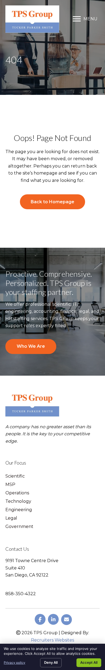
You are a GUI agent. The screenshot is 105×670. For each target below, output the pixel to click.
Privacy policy (14, 663)
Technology (18, 501)
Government (19, 526)
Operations (17, 493)
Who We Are (31, 346)
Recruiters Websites (52, 640)
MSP (10, 484)
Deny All (51, 662)
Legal (11, 518)
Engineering (18, 510)
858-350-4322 (20, 593)
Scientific (15, 476)
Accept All (88, 662)
